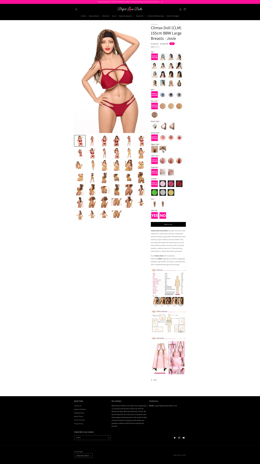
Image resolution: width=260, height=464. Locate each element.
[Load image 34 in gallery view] (116, 202)
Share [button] (155, 380)
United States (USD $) (82, 456)
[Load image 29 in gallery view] (128, 190)
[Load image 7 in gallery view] (79, 153)
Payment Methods (80, 409)
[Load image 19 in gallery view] (79, 177)
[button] (76, 9)
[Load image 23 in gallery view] (128, 177)
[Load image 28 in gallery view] (116, 190)
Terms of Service (79, 420)
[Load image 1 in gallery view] (79, 140)
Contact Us (77, 406)
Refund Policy (78, 416)
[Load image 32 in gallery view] (92, 202)
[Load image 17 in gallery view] (128, 165)
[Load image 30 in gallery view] (141, 190)
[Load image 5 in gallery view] (128, 140)
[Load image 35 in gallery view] (128, 202)
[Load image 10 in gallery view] (116, 153)
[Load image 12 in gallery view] (141, 153)
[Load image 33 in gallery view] (104, 202)
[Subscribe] (108, 437)
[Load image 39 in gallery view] (104, 214)
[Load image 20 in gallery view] (92, 177)
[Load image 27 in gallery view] (104, 190)
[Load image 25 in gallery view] (79, 190)
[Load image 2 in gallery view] (92, 140)
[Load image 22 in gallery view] (116, 177)
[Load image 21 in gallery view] (104, 177)
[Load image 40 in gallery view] (116, 214)
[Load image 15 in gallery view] (104, 165)
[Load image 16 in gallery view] (116, 165)
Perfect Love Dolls (181, 455)
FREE (152, 46)
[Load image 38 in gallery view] (92, 214)
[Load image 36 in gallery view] (141, 202)
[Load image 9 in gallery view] (104, 153)
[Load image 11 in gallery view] (128, 153)
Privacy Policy (78, 424)
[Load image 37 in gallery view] (79, 214)
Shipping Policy (79, 413)
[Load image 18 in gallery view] (141, 165)
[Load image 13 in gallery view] (79, 165)
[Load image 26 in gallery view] (92, 190)
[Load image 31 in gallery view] (79, 202)
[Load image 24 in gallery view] (141, 177)
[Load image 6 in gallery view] (141, 140)
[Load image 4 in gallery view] (116, 140)
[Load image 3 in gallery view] (104, 140)
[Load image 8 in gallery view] (92, 153)
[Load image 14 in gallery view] (92, 165)
